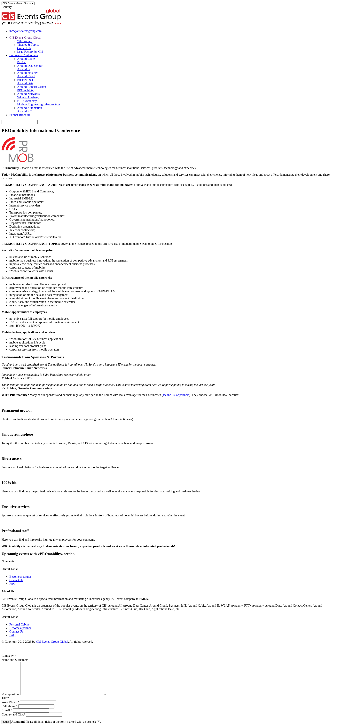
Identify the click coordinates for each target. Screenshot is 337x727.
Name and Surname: (15, 659)
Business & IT (26, 79)
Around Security (27, 72)
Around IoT (24, 111)
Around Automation (29, 107)
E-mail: (7, 710)
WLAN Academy (28, 97)
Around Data (25, 83)
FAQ (12, 583)
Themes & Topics (28, 44)
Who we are (24, 41)
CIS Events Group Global (25, 37)
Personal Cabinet (19, 624)
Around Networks (28, 93)
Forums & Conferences (23, 55)
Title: (5, 698)
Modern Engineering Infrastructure (38, 104)
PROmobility (25, 90)
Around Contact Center (31, 86)
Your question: (11, 694)
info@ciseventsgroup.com (25, 31)
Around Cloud (26, 76)
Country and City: (13, 714)
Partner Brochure (19, 115)
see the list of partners (176, 395)
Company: (9, 655)
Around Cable (26, 58)
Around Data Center (29, 65)
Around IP (23, 69)
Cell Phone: (10, 706)
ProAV (21, 62)
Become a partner (20, 576)
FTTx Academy (27, 100)
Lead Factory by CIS (30, 51)
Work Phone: (10, 702)
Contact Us (24, 48)
